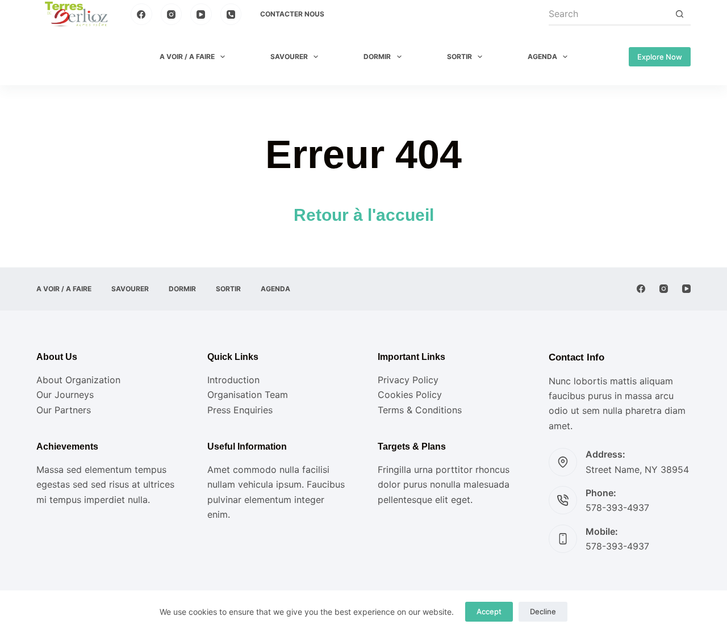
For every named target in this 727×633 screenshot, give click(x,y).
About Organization (78, 379)
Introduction (233, 379)
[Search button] (679, 14)
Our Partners (63, 410)
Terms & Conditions (420, 410)
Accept (489, 611)
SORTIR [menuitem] (459, 56)
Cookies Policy (410, 394)
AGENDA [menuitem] (542, 56)
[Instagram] (171, 14)
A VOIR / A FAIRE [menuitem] (187, 56)
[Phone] (231, 14)
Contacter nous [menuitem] (292, 14)
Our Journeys (65, 394)
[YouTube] (201, 14)
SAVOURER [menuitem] (289, 56)
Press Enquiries (240, 410)
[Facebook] (141, 14)
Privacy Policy (408, 379)
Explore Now (659, 56)
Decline (543, 611)
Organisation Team (247, 394)
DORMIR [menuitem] (377, 56)
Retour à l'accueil (364, 215)
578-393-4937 (617, 507)
